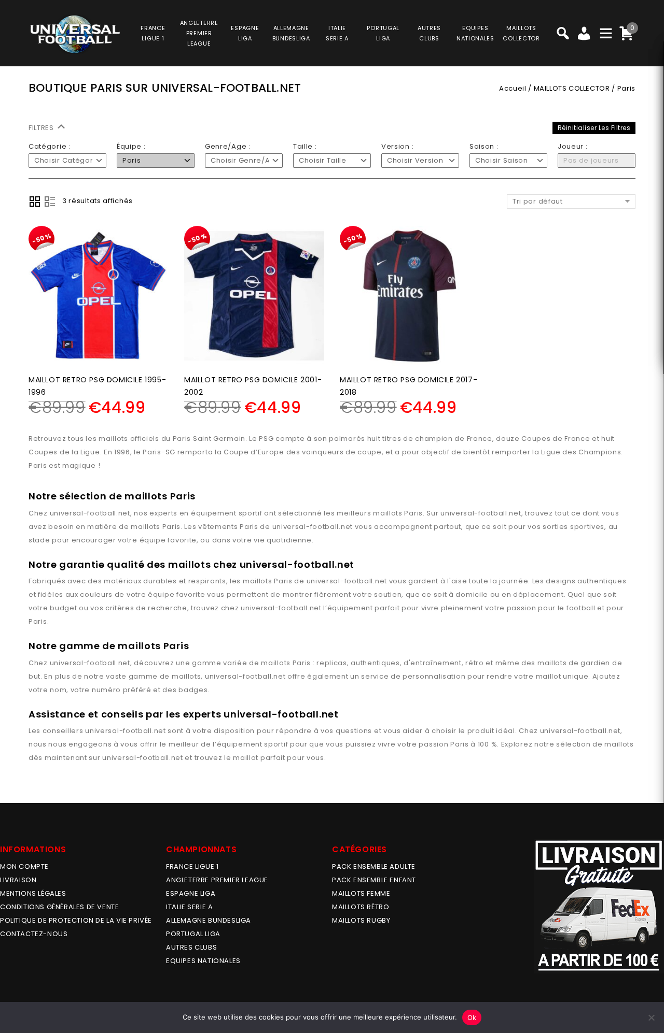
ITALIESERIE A (337, 33)
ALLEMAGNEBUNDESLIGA (291, 33)
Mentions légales (33, 893)
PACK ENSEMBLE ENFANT (374, 880)
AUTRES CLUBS (191, 947)
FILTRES (42, 128)
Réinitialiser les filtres (594, 127)
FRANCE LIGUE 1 (192, 866)
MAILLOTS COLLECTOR (572, 88)
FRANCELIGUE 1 (153, 33)
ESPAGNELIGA (245, 33)
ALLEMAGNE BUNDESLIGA (208, 920)
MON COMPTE (24, 866)
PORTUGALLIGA (383, 33)
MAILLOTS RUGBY (361, 920)
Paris (413, 513)
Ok (472, 1017)
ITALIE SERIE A (189, 907)
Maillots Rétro (360, 907)
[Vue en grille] (35, 201)
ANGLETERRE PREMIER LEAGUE (199, 33)
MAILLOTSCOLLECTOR (521, 33)
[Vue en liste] (50, 201)
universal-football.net (90, 513)
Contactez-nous (33, 934)
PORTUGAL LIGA (193, 934)
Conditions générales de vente (59, 907)
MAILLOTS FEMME (361, 893)
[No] (651, 1017)
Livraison (18, 880)
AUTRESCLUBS (429, 33)
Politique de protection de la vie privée (76, 920)
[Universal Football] (74, 34)
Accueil (512, 88)
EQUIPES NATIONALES (203, 961)
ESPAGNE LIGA (190, 893)
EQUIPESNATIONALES (475, 33)
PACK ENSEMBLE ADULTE (374, 866)
